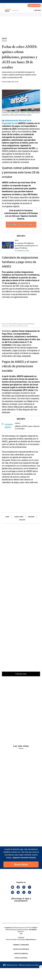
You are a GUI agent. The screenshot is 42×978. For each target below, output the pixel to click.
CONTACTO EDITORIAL (21, 958)
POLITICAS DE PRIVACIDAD (21, 949)
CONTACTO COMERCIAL (21, 953)
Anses (7, 516)
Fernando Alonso (22, 250)
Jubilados (22, 519)
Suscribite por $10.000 (34, 5)
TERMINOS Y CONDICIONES (21, 945)
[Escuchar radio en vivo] (2, 10)
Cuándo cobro (18, 516)
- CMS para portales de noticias (23, 965)
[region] (21, 30)
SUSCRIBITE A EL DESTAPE (20, 224)
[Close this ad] (40, 966)
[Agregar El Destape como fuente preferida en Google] (21, 86)
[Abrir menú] (3, 5)
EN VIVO (38, 10)
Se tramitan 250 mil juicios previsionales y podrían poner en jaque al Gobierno (26, 245)
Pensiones (31, 516)
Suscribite (21, 864)
